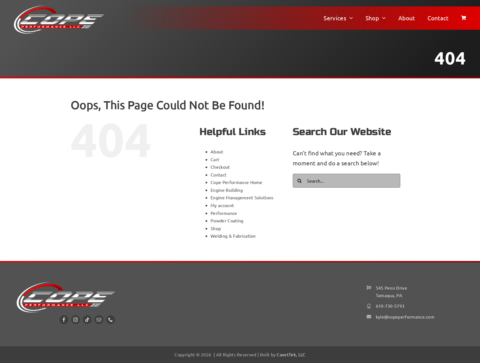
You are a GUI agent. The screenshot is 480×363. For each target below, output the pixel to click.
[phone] (110, 319)
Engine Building (227, 190)
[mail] (98, 319)
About (217, 151)
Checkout (220, 167)
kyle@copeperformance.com (405, 316)
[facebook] (63, 319)
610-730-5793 (390, 306)
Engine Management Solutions (242, 197)
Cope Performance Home (236, 182)
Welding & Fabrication (233, 235)
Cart (215, 159)
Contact (218, 174)
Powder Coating (227, 220)
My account (222, 205)
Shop (216, 228)
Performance (224, 213)
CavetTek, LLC (291, 354)
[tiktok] (87, 319)
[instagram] (75, 319)
